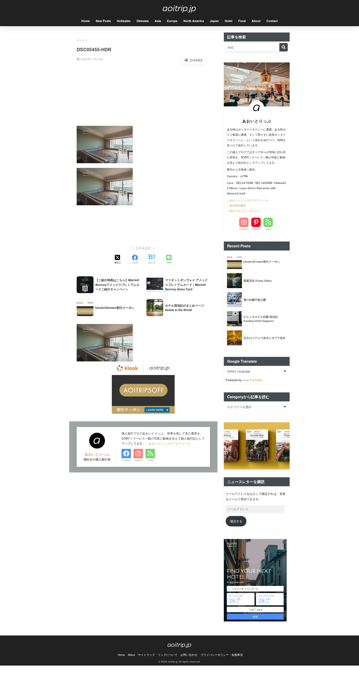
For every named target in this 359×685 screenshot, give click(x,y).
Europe (172, 21)
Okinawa (142, 21)
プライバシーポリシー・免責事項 (222, 655)
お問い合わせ (188, 655)
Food (242, 21)
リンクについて (167, 655)
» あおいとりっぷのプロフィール (168, 443)
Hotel (228, 21)
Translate (256, 380)
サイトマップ (146, 655)
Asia (158, 21)
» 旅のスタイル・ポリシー (243, 210)
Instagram (138, 459)
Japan (214, 21)
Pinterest (256, 228)
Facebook (126, 459)
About (256, 21)
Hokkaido (124, 21)
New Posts (103, 21)
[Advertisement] (143, 96)
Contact (272, 21)
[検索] (283, 47)
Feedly (150, 459)
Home (85, 21)
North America (193, 21)
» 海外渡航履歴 (236, 205)
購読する (236, 521)
